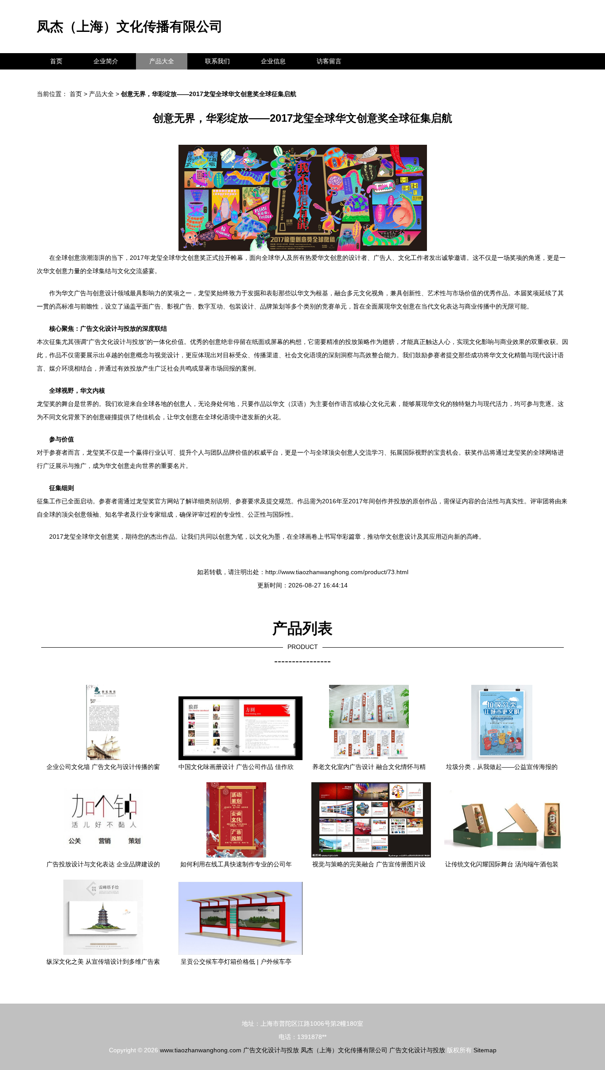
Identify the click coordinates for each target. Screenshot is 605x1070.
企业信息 (273, 61)
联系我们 (217, 61)
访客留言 (329, 61)
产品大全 (161, 61)
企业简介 (105, 61)
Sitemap (484, 1050)
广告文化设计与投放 (271, 1050)
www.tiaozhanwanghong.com (200, 1050)
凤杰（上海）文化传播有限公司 (130, 26)
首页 (56, 61)
